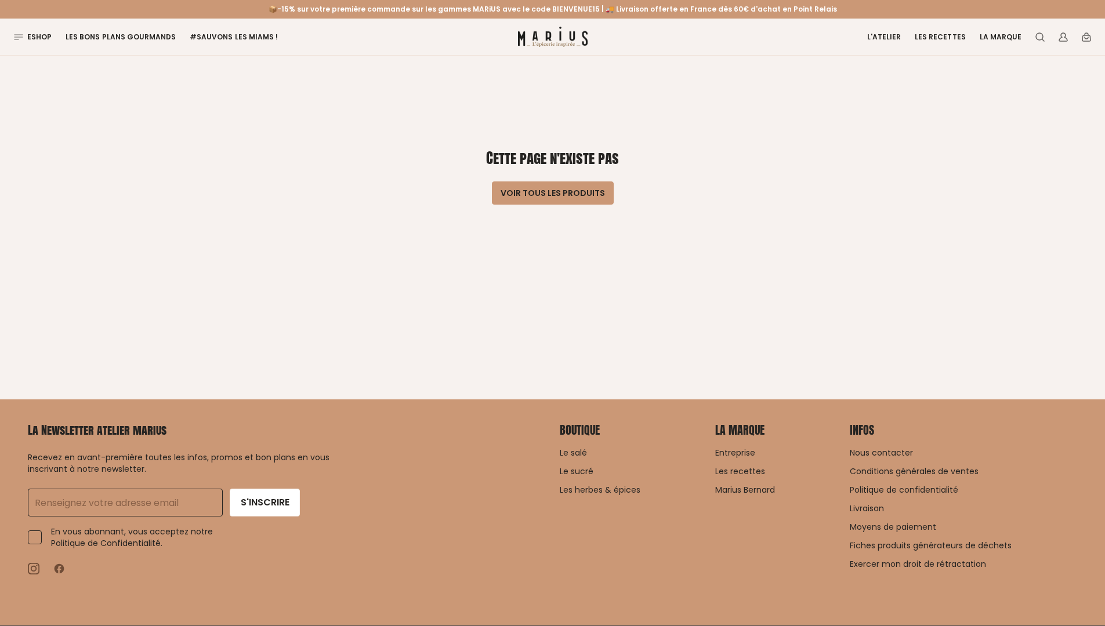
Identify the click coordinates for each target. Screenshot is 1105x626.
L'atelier (884, 37)
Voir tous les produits (553, 193)
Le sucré (576, 471)
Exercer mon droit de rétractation (918, 564)
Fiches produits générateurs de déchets (931, 545)
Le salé (573, 452)
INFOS (862, 430)
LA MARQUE (740, 430)
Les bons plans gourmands (121, 37)
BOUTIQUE (580, 430)
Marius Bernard (745, 490)
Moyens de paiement (893, 527)
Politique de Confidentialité (106, 543)
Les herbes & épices (600, 490)
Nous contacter (881, 452)
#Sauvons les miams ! (234, 37)
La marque (1000, 37)
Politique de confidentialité (904, 490)
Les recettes (940, 37)
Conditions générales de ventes (914, 471)
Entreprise (735, 452)
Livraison (867, 508)
